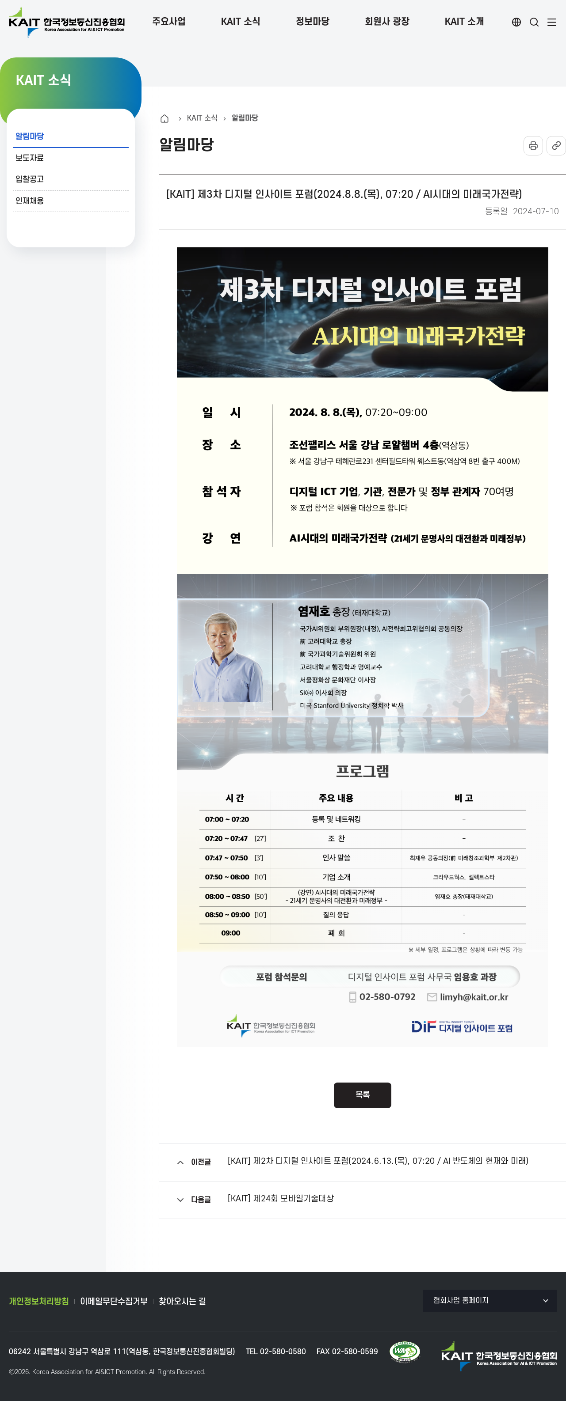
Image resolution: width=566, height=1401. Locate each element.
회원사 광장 (387, 22)
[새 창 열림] (405, 1352)
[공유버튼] (556, 145)
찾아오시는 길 (182, 1301)
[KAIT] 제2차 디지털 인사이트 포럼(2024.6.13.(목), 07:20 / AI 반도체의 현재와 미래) (378, 1161)
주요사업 (169, 22)
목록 (363, 1095)
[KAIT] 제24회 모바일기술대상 (281, 1199)
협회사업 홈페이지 (461, 1301)
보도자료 (29, 158)
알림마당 (29, 137)
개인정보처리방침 (39, 1301)
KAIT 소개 (464, 22)
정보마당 (312, 22)
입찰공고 (29, 179)
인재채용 (29, 201)
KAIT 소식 (240, 22)
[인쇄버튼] (533, 145)
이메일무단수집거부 (114, 1301)
